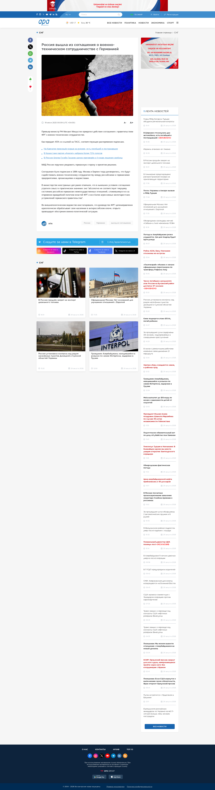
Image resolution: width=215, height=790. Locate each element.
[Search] (119, 15)
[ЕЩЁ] (176, 23)
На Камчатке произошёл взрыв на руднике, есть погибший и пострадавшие (81, 149)
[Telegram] (50, 14)
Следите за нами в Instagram (50, 251)
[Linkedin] (53, 14)
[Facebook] (37, 14)
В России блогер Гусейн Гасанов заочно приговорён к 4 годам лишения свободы (83, 158)
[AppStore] (116, 777)
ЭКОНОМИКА (157, 23)
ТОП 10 (130, 749)
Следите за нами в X (127, 251)
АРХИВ (116, 749)
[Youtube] (47, 14)
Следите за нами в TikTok (76, 251)
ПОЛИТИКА (130, 23)
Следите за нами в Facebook (101, 251)
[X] (43, 14)
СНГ (176, 32)
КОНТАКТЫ (100, 749)
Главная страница (163, 33)
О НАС (85, 749)
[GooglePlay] (99, 777)
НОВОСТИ (143, 23)
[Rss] (56, 14)
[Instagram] (40, 14)
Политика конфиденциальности (139, 787)
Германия (100, 223)
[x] (101, 756)
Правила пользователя (115, 787)
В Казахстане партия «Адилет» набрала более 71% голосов (73, 153)
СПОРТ (170, 23)
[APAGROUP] (107, 771)
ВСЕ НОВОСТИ (114, 23)
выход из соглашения (121, 223)
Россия (87, 223)
